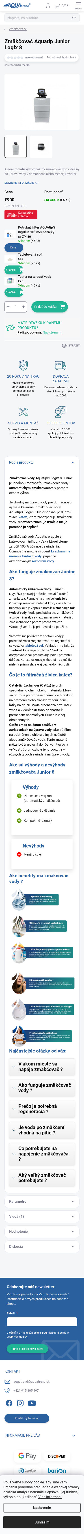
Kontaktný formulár (27, 1418)
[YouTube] (32, 1402)
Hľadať (73, 17)
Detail (13, 247)
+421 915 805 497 (26, 1390)
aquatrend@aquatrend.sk (31, 1381)
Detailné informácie (19, 182)
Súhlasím (42, 1522)
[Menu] (78, 5)
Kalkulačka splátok (25, 214)
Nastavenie (42, 1508)
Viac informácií (50, 1497)
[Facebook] (8, 1402)
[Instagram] (20, 1402)
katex (22, 517)
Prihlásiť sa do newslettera (27, 1348)
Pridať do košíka (45, 306)
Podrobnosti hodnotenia (61, 57)
